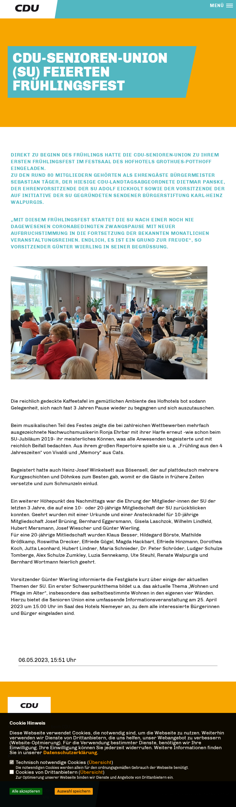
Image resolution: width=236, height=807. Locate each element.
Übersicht (100, 762)
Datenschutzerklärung (70, 752)
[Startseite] (29, 705)
